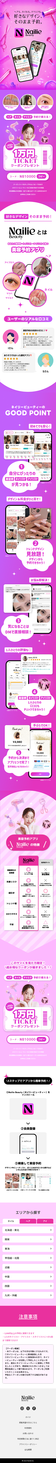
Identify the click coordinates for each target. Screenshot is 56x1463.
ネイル (11, 1221)
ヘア (28, 1221)
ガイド (28, 1417)
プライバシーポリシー (28, 1444)
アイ (45, 1221)
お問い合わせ (28, 1433)
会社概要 (28, 1449)
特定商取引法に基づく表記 (28, 1438)
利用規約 (28, 1428)
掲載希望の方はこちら (28, 1422)
